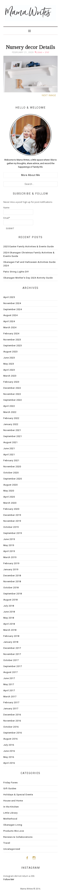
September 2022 (12, 400)
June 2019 (9, 539)
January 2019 (10, 569)
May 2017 (8, 684)
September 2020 (12, 478)
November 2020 (12, 466)
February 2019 (11, 563)
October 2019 (11, 527)
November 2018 (12, 581)
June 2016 (9, 751)
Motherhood (10, 818)
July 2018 (8, 606)
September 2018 (12, 593)
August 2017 (10, 672)
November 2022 (12, 394)
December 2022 (12, 388)
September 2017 (12, 666)
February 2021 (11, 460)
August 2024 (10, 315)
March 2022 (9, 412)
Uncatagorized (11, 849)
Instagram (34, 858)
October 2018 (11, 587)
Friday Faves (10, 782)
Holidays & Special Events (18, 794)
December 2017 (12, 648)
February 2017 (11, 702)
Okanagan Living (12, 825)
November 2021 (12, 430)
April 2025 (9, 297)
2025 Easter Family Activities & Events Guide (28, 246)
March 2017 (9, 696)
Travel (6, 843)
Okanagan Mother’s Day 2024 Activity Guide (28, 277)
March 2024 (9, 327)
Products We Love (13, 831)
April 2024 (9, 321)
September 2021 (12, 436)
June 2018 (9, 611)
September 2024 (12, 309)
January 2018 (10, 642)
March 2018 (9, 630)
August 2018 (10, 599)
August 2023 (10, 351)
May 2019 (8, 545)
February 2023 (11, 382)
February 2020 (11, 509)
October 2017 (11, 660)
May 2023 (8, 364)
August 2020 (10, 485)
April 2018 (9, 624)
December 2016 (12, 714)
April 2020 (9, 497)
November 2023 (12, 339)
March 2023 (9, 376)
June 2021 (9, 448)
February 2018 (11, 636)
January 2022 (10, 424)
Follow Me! (8, 879)
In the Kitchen (11, 806)
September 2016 (12, 732)
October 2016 (11, 727)
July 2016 (8, 745)
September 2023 (12, 345)
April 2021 (9, 454)
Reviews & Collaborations (18, 837)
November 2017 (12, 654)
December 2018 (12, 575)
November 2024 (12, 303)
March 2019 (9, 557)
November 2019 (12, 521)
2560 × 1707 (43, 52)
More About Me (30, 175)
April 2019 (9, 551)
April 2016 (9, 763)
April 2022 (9, 406)
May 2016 (8, 757)
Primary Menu (30, 31)
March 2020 (9, 503)
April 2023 (9, 370)
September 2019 (12, 533)
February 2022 (11, 418)
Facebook (27, 858)
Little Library (10, 813)
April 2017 (9, 690)
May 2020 (8, 490)
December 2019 (12, 515)
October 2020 (11, 472)
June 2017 (9, 678)
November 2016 (12, 720)
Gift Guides (9, 788)
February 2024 (11, 333)
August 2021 (10, 442)
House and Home (13, 800)
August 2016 (10, 739)
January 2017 (10, 708)
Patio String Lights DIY (16, 271)
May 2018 (8, 618)
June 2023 (9, 357)
